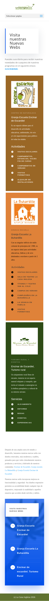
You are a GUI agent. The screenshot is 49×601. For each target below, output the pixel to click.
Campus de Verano (28, 291)
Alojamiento (25, 404)
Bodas (21, 413)
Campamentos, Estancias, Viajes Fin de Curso (27, 159)
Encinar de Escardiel (22, 467)
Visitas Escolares (27, 152)
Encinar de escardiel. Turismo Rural (27, 571)
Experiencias (25, 422)
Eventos (22, 418)
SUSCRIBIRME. (11, 69)
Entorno (22, 409)
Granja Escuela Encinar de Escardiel (26, 530)
